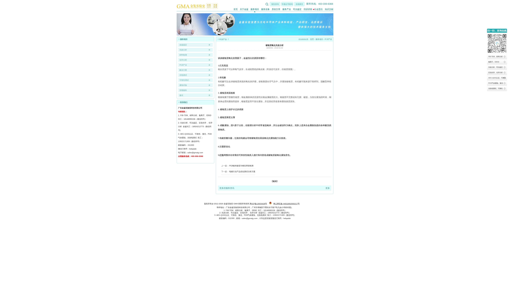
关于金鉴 (244, 9)
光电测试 (183, 75)
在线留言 (299, 4)
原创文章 (276, 9)
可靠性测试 (184, 80)
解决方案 (183, 70)
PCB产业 (183, 65)
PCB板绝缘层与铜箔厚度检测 (241, 166)
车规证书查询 (287, 4)
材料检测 (183, 55)
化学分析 (183, 60)
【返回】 (274, 181)
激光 (181, 95)
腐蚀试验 (183, 85)
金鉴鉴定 (183, 45)
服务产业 (286, 9)
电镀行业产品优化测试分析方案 (242, 171)
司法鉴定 (297, 9)
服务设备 (265, 9)
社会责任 (318, 9)
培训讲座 (308, 9)
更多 (328, 188)
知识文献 (329, 9)
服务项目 (254, 9)
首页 (235, 9)
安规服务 (183, 90)
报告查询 (275, 4)
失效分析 (183, 50)
